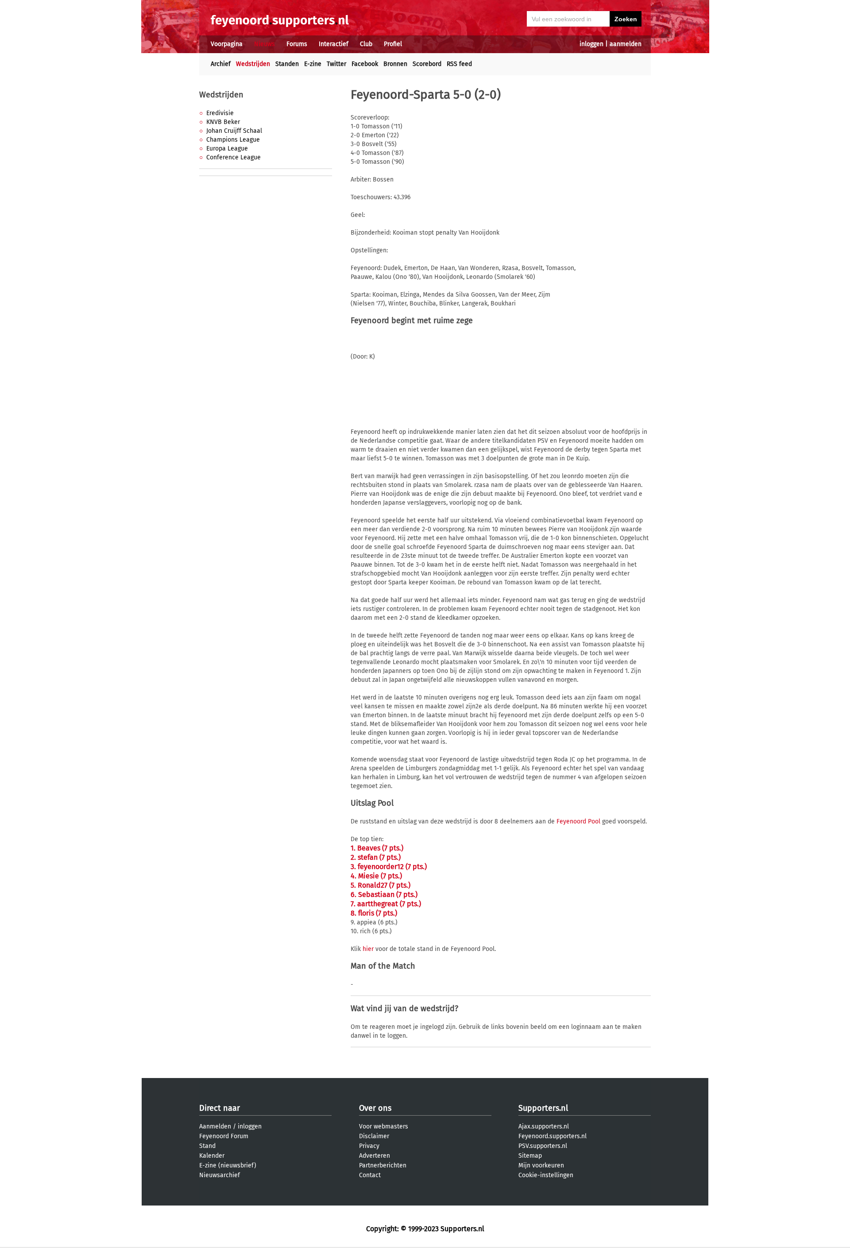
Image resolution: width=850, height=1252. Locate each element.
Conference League (233, 157)
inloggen (591, 44)
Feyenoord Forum (223, 1136)
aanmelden (625, 44)
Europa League (227, 148)
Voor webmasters (383, 1126)
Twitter (336, 64)
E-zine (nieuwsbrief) (227, 1165)
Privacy (369, 1146)
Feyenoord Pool (578, 821)
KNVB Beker (223, 122)
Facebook (365, 64)
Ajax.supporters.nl (543, 1126)
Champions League (233, 139)
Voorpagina (227, 44)
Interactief (333, 44)
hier (368, 949)
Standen (287, 64)
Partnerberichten (382, 1165)
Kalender (211, 1155)
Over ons (375, 1108)
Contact (370, 1175)
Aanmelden (215, 1126)
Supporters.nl (543, 1108)
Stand (207, 1146)
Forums (296, 44)
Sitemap (530, 1155)
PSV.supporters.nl (542, 1146)
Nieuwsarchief (219, 1175)
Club (366, 44)
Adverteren (374, 1155)
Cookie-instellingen (545, 1175)
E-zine (312, 64)
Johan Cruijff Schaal (234, 131)
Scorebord (427, 64)
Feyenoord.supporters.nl (552, 1136)
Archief (221, 64)
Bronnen (395, 64)
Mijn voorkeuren (541, 1165)
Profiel (393, 44)
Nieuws (264, 44)
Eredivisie (220, 113)
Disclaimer (374, 1136)
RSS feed (459, 64)
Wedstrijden (253, 64)
